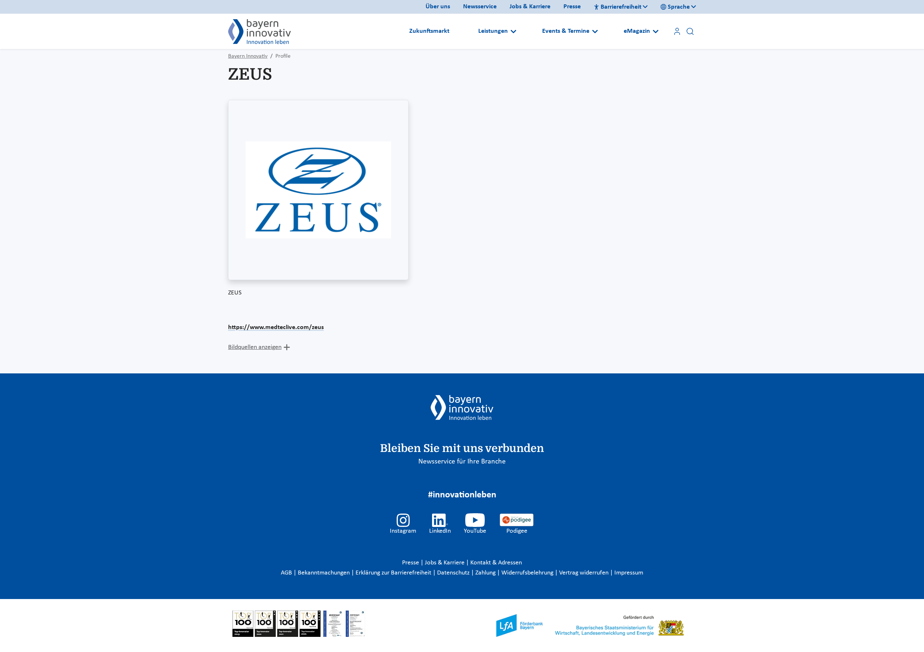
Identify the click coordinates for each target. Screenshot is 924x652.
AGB (287, 572)
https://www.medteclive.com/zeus (276, 327)
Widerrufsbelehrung (528, 572)
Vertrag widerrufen (584, 572)
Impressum (628, 572)
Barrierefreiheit (621, 7)
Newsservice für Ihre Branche (462, 461)
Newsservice (480, 6)
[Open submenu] (513, 31)
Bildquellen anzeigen (255, 347)
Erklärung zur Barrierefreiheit (394, 572)
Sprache (679, 7)
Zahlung (486, 572)
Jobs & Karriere (530, 6)
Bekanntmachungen (324, 572)
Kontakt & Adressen (496, 562)
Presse (572, 6)
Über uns (438, 6)
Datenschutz (454, 572)
